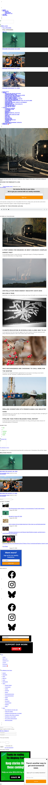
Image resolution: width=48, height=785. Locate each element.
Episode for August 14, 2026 (11, 88)
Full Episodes (6, 27)
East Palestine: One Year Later (15, 95)
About (7, 11)
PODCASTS (5, 664)
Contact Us (8, 13)
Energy (7, 111)
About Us (5, 10)
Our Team (8, 12)
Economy (8, 111)
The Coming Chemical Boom (13, 98)
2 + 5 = (2, 742)
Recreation (8, 118)
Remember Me (9, 745)
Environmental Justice (12, 112)
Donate (4, 673)
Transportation (10, 119)
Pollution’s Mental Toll (13, 97)
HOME (4, 657)
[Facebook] (11, 579)
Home (3, 676)
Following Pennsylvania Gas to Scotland (18, 100)
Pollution (8, 118)
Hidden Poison (9, 104)
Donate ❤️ (5, 124)
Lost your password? (9, 747)
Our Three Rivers (10, 105)
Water (7, 121)
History (7, 116)
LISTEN (4, 662)
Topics (4, 107)
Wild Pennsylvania (11, 97)
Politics (7, 117)
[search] (12, 499)
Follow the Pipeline (11, 99)
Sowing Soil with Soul (12, 96)
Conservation (9, 109)
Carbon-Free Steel (11, 94)
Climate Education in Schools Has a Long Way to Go (24, 330)
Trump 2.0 (8, 120)
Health (7, 115)
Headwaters (9, 103)
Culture (7, 110)
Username (2, 732)
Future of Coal (10, 106)
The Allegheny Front (8, 186)
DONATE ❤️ (5, 666)
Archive (4, 15)
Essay (7, 113)
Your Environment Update (13, 122)
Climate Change (10, 108)
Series (4, 92)
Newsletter (4, 674)
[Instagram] (11, 589)
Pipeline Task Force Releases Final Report (20, 419)
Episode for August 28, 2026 (11, 48)
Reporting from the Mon (13, 93)
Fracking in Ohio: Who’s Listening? (16, 102)
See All (4, 31)
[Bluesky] (11, 598)
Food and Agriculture (12, 114)
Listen (3, 680)
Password (2, 734)
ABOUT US (4, 659)
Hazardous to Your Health (13, 104)
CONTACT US (5, 660)
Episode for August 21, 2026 (11, 68)
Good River (8, 101)
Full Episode (3, 187)
